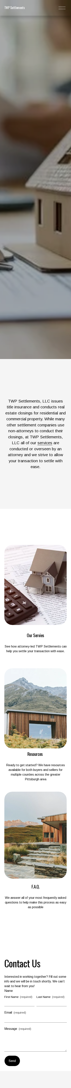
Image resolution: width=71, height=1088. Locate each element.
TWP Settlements (14, 7)
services (44, 443)
